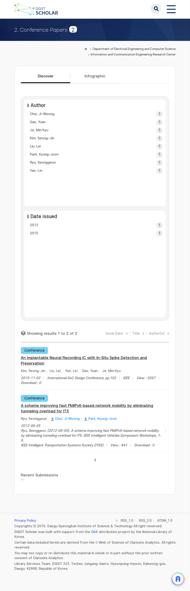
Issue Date (114, 333)
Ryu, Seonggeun (43, 163)
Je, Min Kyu (39, 130)
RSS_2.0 (145, 520)
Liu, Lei (35, 146)
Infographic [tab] (95, 76)
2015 (34, 233)
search (156, 8)
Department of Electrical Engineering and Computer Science (134, 49)
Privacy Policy (25, 521)
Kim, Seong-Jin (42, 138)
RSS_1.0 (127, 520)
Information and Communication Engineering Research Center (133, 54)
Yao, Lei (36, 171)
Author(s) (157, 333)
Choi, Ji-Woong (42, 114)
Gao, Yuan (37, 122)
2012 (34, 225)
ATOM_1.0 (164, 520)
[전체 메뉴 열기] (171, 8)
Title (136, 333)
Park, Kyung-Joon (44, 154)
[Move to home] (85, 49)
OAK (94, 532)
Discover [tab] (46, 76)
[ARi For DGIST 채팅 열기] (177, 579)
